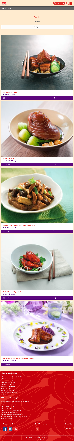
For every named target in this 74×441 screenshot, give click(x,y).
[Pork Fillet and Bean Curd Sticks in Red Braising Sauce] (37, 195)
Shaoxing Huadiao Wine (8, 378)
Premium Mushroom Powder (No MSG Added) (13, 377)
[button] (67, 3)
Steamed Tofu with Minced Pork (10, 405)
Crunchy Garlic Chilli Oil (8, 390)
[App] (37, 429)
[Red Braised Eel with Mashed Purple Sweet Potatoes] (37, 328)
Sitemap (45, 437)
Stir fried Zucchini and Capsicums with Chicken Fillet (14, 416)
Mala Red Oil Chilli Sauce (8, 384)
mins (8, 98)
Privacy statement (38, 437)
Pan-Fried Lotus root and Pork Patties (11, 403)
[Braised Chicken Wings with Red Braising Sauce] (37, 262)
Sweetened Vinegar (6, 388)
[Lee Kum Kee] (4, 3)
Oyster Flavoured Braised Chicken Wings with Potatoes (15, 401)
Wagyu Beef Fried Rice (7, 418)
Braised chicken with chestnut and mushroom (13, 414)
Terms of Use (29, 437)
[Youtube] (16, 429)
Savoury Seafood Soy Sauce (8, 382)
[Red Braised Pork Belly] (37, 62)
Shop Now (61, 3)
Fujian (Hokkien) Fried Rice (8, 407)
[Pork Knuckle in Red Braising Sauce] (37, 129)
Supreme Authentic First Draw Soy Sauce (12, 394)
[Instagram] (10, 429)
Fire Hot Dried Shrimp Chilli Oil (9, 392)
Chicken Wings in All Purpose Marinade (11, 410)
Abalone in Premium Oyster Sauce (10, 380)
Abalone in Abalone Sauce (8, 386)
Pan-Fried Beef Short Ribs (8, 408)
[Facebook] (5, 429)
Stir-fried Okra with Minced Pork (10, 412)
